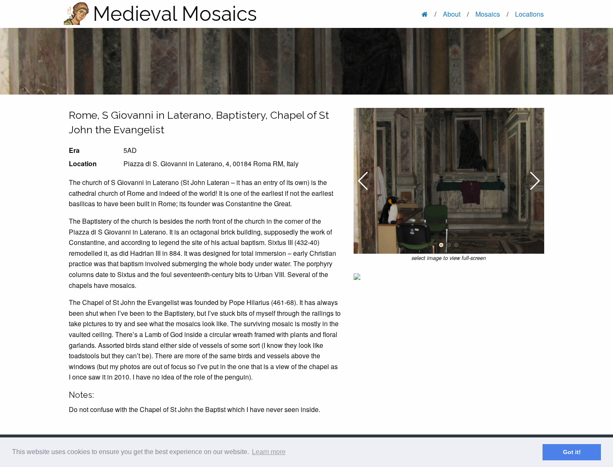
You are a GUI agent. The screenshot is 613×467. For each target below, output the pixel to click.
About (451, 14)
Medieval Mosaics (175, 13)
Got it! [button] (572, 452)
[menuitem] (425, 14)
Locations (529, 14)
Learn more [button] (269, 451)
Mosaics (487, 14)
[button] (441, 245)
